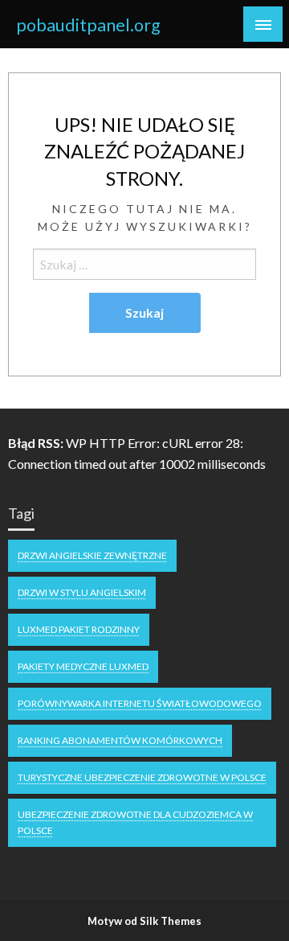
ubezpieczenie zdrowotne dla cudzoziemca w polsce (135, 822)
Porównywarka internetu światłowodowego (140, 703)
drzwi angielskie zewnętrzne (92, 555)
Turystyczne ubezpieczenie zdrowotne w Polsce (142, 777)
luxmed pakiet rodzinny (79, 629)
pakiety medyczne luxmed (83, 666)
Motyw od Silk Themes (144, 920)
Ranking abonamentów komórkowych (120, 740)
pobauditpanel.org (88, 24)
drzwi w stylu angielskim (82, 592)
